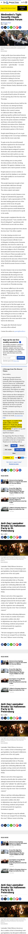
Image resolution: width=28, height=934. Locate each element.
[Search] (24, 2)
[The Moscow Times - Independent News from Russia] (11, 2)
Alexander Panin (6, 23)
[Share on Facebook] (2, 27)
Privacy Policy (16, 360)
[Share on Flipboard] (17, 27)
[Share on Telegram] (8, 27)
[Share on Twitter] (5, 27)
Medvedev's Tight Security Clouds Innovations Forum (11, 17)
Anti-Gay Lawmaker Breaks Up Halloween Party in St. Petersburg (13, 527)
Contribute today (22, 8)
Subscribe (21, 357)
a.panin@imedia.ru (19, 331)
